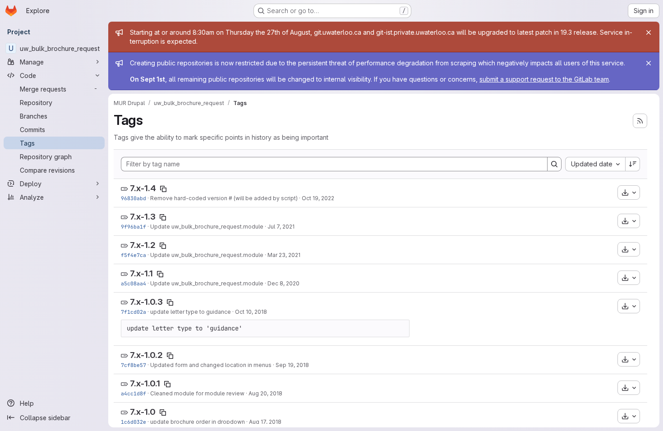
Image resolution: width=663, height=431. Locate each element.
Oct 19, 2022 (318, 198)
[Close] (648, 32)
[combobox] (595, 164)
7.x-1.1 (141, 273)
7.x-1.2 (143, 245)
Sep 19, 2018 (292, 365)
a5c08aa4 (133, 283)
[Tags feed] (640, 121)
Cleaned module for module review (197, 393)
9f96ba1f (133, 226)
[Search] (554, 164)
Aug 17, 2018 (265, 421)
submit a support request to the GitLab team (544, 79)
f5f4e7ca (133, 255)
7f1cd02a (133, 311)
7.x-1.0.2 (146, 355)
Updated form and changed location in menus (211, 365)
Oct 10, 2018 (251, 311)
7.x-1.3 (143, 216)
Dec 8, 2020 (283, 283)
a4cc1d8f (133, 393)
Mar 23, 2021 (283, 255)
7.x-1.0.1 (145, 383)
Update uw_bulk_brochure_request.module (206, 226)
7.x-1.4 (143, 188)
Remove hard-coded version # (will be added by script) (224, 198)
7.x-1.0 (143, 412)
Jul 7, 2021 (281, 226)
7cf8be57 (133, 365)
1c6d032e (133, 421)
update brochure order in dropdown (197, 421)
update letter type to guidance (190, 311)
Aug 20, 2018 (265, 393)
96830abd (133, 198)
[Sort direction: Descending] (633, 164)
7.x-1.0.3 (146, 302)
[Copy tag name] (163, 188)
